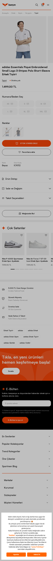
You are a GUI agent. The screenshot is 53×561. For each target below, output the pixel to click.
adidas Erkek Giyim (11, 337)
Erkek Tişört (8, 330)
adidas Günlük (9, 343)
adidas (20, 330)
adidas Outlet (25, 343)
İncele (11, 371)
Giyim (20, 13)
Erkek (13, 13)
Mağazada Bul (28, 213)
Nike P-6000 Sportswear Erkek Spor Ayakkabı (12, 260)
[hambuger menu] (48, 4)
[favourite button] (21, 235)
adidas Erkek (33, 330)
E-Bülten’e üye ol (15, 420)
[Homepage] (9, 4)
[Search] (36, 4)
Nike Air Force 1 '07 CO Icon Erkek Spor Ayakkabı (37, 260)
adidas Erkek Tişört (30, 337)
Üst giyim (28, 13)
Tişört (36, 13)
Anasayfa (5, 13)
